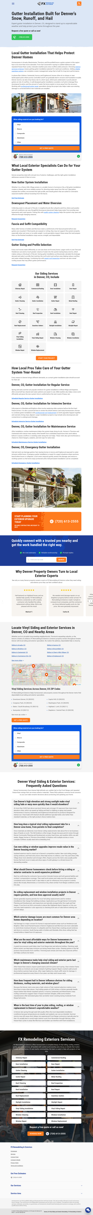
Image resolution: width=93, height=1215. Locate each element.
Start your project (46, 358)
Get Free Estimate (18, 198)
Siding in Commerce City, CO (21, 656)
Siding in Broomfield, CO (55, 649)
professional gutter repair (30, 86)
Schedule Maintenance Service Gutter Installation (29, 442)
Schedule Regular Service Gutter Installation (27, 398)
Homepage (14, 1151)
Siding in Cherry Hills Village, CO (58, 652)
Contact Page (14, 1157)
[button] (33, 666)
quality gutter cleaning (51, 212)
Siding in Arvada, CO (18, 645)
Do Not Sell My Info (20, 1212)
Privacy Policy (15, 1163)
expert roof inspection (52, 258)
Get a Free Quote (46, 148)
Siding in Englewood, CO (55, 656)
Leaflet (79, 684)
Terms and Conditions (17, 1165)
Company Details (15, 1160)
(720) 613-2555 (24, 37)
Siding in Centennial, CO (20, 652)
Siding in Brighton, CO (19, 649)
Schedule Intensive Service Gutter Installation (28, 421)
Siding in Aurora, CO (54, 645)
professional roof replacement (46, 413)
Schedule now (35, 1134)
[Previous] (2, 601)
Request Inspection (18, 219)
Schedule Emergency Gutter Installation (26, 463)
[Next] (90, 601)
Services (13, 1154)
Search (61, 560)
